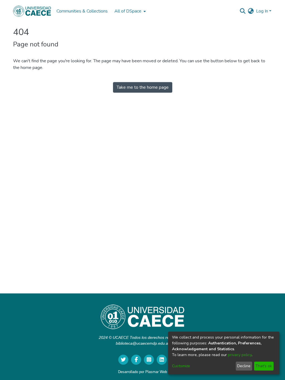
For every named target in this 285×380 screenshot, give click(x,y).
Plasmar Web (156, 372)
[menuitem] (129, 11)
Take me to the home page (143, 87)
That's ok (263, 366)
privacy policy (240, 354)
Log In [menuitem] (262, 11)
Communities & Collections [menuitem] (82, 11)
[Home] (32, 11)
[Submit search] (242, 11)
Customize (181, 366)
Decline (243, 366)
